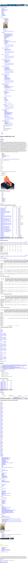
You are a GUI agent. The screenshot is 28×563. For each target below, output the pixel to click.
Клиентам (3, 548)
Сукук (5, 39)
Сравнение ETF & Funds (8, 60)
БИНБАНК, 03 (2, 225)
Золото (2, 12)
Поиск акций (6, 48)
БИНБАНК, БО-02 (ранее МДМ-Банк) (5, 212)
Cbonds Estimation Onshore (5, 461)
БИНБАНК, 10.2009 (3, 383)
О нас (2, 506)
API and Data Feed (7, 121)
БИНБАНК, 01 (2, 233)
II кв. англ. (4, 341)
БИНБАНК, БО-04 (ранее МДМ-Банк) (5, 211)
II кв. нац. (1, 330)
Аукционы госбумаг (7, 77)
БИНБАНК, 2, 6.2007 (3, 387)
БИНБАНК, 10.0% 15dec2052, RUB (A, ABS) (6, 216)
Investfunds (3, 533)
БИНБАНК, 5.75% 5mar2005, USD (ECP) (6, 230)
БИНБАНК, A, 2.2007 (3, 389)
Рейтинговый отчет (16, 397)
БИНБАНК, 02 (2, 232)
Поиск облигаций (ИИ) (5, 9)
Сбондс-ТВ (6, 20)
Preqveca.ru (3, 536)
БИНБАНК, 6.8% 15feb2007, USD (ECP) (6, 227)
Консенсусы (6, 105)
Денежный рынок (4, 476)
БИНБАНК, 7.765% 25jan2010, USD (5, 219)
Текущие (3, 393)
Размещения (3, 474)
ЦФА (5, 38)
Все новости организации (3, 369)
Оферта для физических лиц (5, 511)
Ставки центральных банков (8, 87)
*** (2, 195)
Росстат (6, 93)
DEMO (4, 127)
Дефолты (6, 75)
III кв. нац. (1, 331)
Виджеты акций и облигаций (8, 114)
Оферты (6, 76)
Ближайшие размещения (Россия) (9, 35)
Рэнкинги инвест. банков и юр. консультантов (10, 41)
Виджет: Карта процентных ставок (6, 495)
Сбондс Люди (3, 15)
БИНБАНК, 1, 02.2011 (3, 381)
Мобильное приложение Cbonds (9, 112)
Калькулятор (3, 515)
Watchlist (3, 14)
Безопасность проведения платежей (6, 507)
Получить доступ (2, 175)
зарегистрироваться (5, 560)
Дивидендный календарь (8, 49)
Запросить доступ (5, 130)
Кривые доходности (4, 10)
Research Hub (6, 19)
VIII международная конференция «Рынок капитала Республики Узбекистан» (11, 520)
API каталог (3, 485)
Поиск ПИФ (6, 61)
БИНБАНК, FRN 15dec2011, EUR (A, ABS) (6, 220)
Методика (26, 255)
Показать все (2, 203)
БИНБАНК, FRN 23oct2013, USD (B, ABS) (6, 223)
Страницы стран (4, 491)
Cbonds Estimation (4, 460)
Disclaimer (3, 550)
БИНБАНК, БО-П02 (3, 209)
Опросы (6, 43)
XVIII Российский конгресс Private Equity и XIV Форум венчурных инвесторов (12, 521)
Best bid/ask (3, 11)
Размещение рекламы (4, 547)
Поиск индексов (4, 490)
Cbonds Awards (3, 463)
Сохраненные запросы (7, 113)
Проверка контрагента (7, 116)
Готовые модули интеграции (8, 122)
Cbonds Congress (9, 517)
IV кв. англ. (4, 335)
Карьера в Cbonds (4, 508)
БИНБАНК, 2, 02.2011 (3, 382)
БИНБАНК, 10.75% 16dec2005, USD (5, 231)
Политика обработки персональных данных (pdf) (8, 512)
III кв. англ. (4, 334)
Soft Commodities (7, 100)
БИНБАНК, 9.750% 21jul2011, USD (5, 226)
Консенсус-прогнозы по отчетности (6, 493)
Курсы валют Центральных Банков (9, 86)
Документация (6, 123)
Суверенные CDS (7, 68)
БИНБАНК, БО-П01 (3, 210)
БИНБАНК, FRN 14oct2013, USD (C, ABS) (6, 224)
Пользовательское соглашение (5, 549)
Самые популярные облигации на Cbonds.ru (7, 467)
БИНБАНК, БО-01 (3, 213)
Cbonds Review (3, 501)
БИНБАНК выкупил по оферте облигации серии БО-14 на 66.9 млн (11, 367)
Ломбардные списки (7, 40)
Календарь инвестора (7, 79)
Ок (0, 559)
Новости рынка (4, 500)
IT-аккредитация (4, 513)
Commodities (6, 99)
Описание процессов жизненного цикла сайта (7, 510)
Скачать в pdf (11, 511)
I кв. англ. (4, 343)
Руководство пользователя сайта (6, 509)
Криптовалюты (6, 85)
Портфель (3, 8)
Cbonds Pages (6, 42)
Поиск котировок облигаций (5, 459)
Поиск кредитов (4, 488)
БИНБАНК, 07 (2, 217)
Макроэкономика (7, 92)
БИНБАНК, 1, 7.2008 (3, 384)
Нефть (5, 98)
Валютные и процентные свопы (9, 69)
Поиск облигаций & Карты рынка (9, 33)
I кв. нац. (1, 329)
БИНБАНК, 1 (2, 234)
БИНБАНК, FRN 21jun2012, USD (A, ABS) (6, 218)
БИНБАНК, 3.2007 (3, 388)
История (3, 394)
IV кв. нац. (1, 335)
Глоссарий (6, 21)
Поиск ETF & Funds (4, 497)
